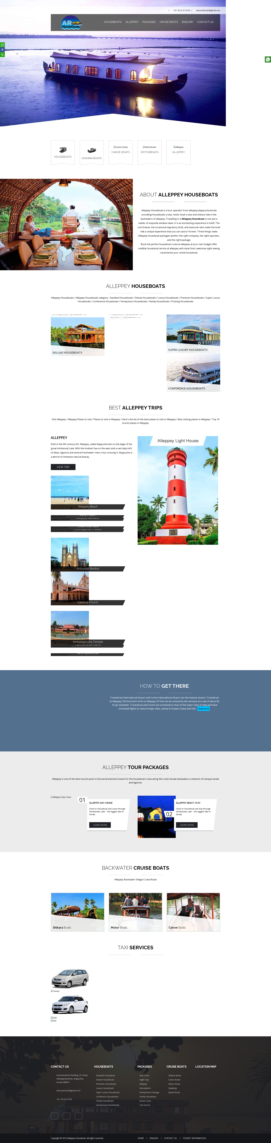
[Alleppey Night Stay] (157, 817)
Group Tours (145, 1100)
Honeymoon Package (149, 1092)
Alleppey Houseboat (152, 210)
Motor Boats (174, 1084)
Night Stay (144, 1079)
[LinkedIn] (127, 437)
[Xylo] (135, 1017)
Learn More (100, 825)
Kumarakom (145, 1088)
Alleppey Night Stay (188, 802)
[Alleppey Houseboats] (72, 22)
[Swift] (135, 1004)
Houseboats (113, 21)
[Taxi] (135, 1020)
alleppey (185, 244)
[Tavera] (135, 991)
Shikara (62, 927)
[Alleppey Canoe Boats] (193, 894)
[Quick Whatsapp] (268, 59)
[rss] (132, 437)
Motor (119, 927)
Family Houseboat (147, 1096)
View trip (63, 467)
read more (203, 708)
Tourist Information (194, 1138)
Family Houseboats (105, 1100)
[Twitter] (118, 437)
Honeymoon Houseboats (107, 1105)
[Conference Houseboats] (193, 354)
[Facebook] (113, 437)
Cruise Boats (169, 21)
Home (141, 1138)
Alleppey (132, 21)
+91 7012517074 (64, 1099)
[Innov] (135, 978)
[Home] (99, 22)
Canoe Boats (174, 1079)
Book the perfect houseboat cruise (159, 244)
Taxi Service (144, 1105)
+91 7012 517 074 (181, 10)
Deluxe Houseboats (67, 353)
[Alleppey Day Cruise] (70, 797)
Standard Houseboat (105, 1075)
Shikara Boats (174, 1075)
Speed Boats (174, 1092)
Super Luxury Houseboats (188, 350)
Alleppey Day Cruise (100, 802)
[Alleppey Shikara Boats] (77, 894)
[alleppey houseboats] (113, 1)
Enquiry (187, 21)
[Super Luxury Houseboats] (193, 315)
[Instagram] (123, 437)
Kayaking (172, 1088)
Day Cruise (144, 1075)
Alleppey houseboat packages (154, 235)
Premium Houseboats (106, 1084)
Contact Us (205, 21)
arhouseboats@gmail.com (208, 10)
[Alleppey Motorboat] (135, 894)
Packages (149, 21)
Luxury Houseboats (105, 1088)
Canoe (177, 927)
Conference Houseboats (186, 388)
